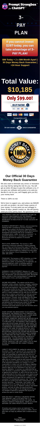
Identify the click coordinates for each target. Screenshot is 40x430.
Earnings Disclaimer (20, 419)
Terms (20, 417)
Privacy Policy (20, 420)
